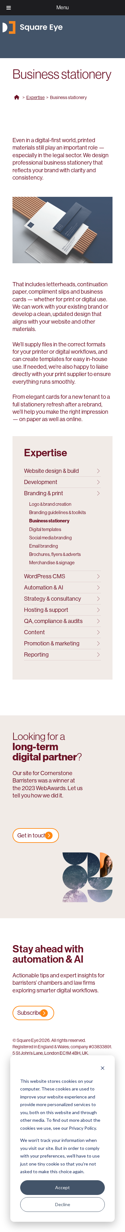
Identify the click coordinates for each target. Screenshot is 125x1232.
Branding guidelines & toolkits (57, 512)
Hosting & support (46, 610)
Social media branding (50, 537)
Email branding (43, 546)
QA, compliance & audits (53, 621)
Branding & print (43, 493)
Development (40, 482)
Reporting (36, 654)
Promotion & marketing (51, 643)
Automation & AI (43, 587)
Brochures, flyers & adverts (55, 554)
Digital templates (45, 529)
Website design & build (51, 471)
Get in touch (32, 835)
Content (34, 632)
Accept (62, 1187)
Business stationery (49, 521)
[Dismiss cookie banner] (102, 1069)
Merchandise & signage (52, 562)
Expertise (35, 97)
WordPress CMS (44, 576)
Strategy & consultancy (52, 599)
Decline (62, 1204)
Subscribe (29, 1013)
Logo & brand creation (50, 504)
